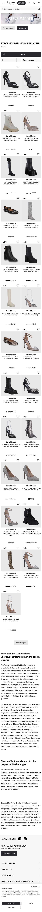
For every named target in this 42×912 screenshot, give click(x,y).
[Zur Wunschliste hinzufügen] (18, 66)
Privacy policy (35, 886)
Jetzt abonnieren (9, 853)
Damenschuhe (8, 28)
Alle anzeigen (21, 642)
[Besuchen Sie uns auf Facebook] (18, 838)
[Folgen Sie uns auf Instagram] (24, 838)
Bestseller (22, 28)
